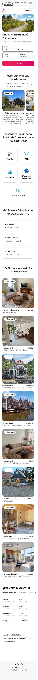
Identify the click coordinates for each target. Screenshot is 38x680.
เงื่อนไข (24, 670)
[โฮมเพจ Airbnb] (3, 10)
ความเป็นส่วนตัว (15, 670)
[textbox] (10, 57)
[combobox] (18, 49)
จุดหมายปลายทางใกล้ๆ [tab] (10, 593)
